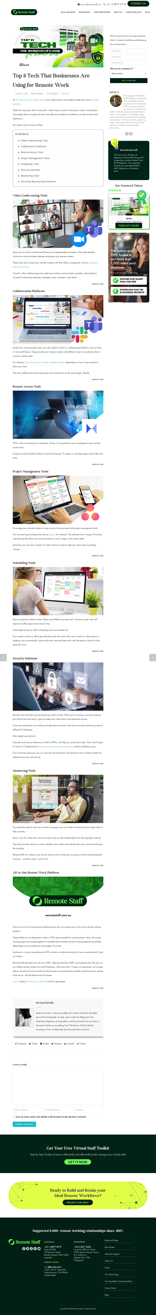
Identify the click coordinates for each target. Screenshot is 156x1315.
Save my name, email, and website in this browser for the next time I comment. (51, 1116)
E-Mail (82, 1043)
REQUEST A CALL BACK (78, 1202)
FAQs (107, 1267)
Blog (147, 12)
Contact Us (138, 3)
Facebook (21, 1043)
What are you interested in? (122, 68)
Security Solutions (30, 169)
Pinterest (58, 1043)
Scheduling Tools (30, 164)
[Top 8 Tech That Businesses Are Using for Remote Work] (58, 46)
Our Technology (134, 12)
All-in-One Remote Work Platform (38, 181)
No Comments (52, 94)
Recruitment (84, 12)
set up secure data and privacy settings (56, 746)
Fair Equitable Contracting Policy (119, 1281)
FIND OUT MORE (128, 217)
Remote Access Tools (32, 152)
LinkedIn (70, 1043)
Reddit (45, 1043)
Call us (16, 981)
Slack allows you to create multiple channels (44, 362)
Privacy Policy (110, 1288)
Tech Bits (65, 94)
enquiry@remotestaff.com (91, 4)
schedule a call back (37, 981)
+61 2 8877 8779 (116, 4)
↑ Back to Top (97, 284)
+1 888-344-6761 (53, 1267)
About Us (118, 12)
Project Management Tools (35, 158)
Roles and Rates (68, 12)
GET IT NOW (77, 1162)
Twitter (34, 1043)
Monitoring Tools (30, 175)
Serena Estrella (37, 94)
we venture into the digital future (30, 99)
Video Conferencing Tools (34, 140)
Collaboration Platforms (33, 146)
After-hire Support (112, 1254)
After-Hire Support (102, 12)
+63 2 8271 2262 (82, 1247)
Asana (52, 534)
